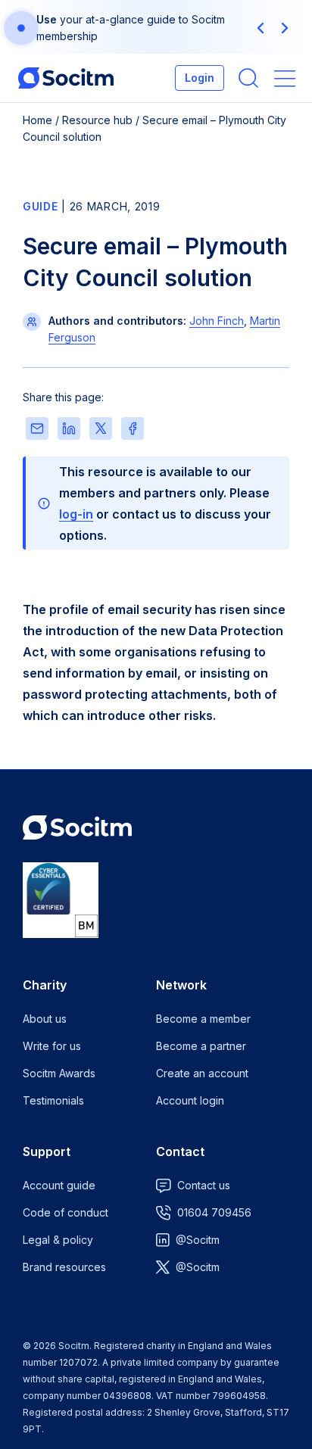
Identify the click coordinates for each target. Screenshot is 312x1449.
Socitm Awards (59, 1073)
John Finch (216, 320)
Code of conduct (65, 1212)
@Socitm (198, 1239)
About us (45, 1018)
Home (37, 120)
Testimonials (53, 1100)
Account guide (59, 1185)
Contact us (203, 1185)
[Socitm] (66, 78)
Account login (190, 1100)
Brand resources (64, 1266)
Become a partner (201, 1045)
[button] (260, 28)
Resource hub (97, 120)
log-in (76, 514)
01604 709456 (214, 1212)
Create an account (202, 1073)
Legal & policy (58, 1239)
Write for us (52, 1045)
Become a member (203, 1018)
